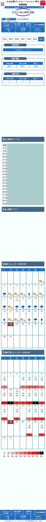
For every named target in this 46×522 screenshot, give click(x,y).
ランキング (32, 7)
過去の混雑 (16, 7)
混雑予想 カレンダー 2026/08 (17, 352)
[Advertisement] (23, 112)
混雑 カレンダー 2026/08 (15, 264)
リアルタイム (8, 7)
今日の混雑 (40, 7)
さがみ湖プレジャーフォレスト (12, 21)
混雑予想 (24, 7)
